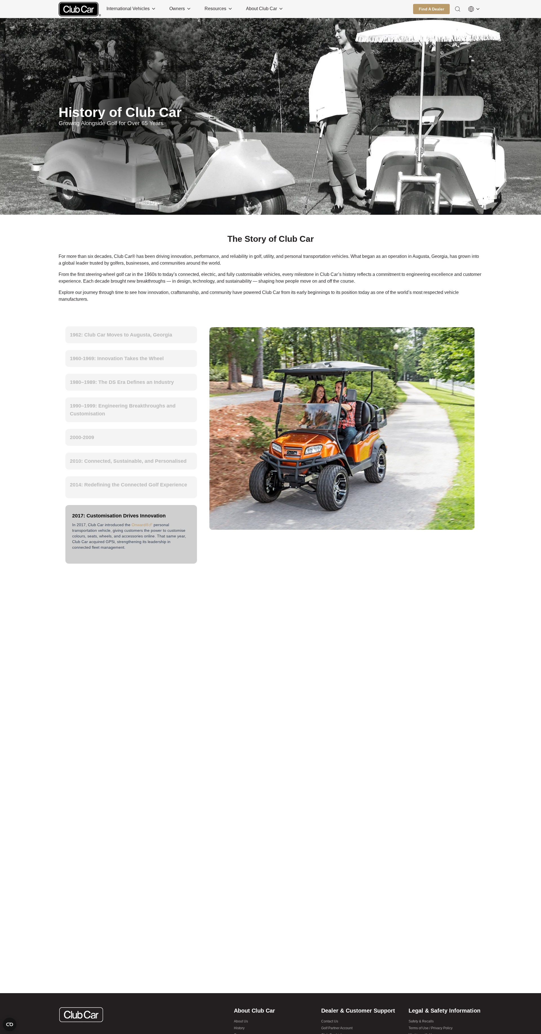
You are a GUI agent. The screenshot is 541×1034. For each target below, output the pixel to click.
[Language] (474, 9)
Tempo (173, 559)
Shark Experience (94, 559)
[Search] (457, 9)
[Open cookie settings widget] (9, 1024)
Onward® (140, 519)
